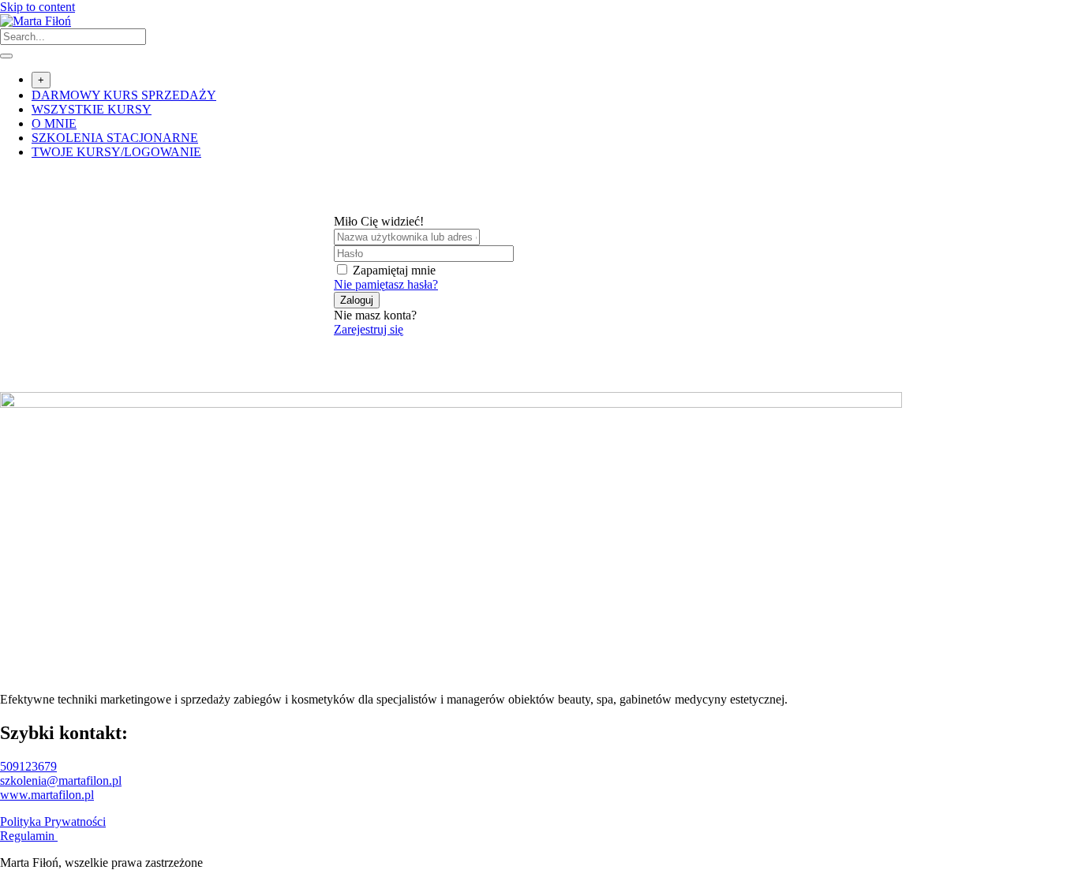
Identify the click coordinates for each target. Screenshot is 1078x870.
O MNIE (54, 123)
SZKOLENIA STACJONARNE (115, 137)
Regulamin (29, 835)
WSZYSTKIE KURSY (92, 109)
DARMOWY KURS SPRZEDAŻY (124, 95)
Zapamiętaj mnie (394, 270)
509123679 (28, 766)
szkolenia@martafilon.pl (61, 780)
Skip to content (37, 6)
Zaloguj (356, 300)
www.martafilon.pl (47, 794)
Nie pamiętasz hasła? (386, 284)
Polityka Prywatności (53, 821)
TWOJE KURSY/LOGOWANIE (116, 152)
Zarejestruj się (368, 329)
